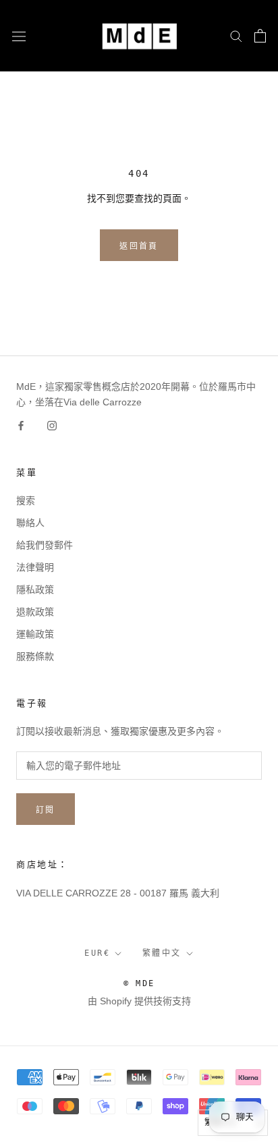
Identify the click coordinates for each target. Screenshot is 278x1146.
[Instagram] (52, 425)
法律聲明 (35, 567)
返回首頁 (139, 246)
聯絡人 (30, 522)
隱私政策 (35, 589)
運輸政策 (35, 634)
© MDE (139, 983)
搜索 (25, 500)
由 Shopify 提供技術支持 (139, 1001)
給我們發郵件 (44, 545)
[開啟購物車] (260, 35)
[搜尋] (236, 35)
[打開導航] (19, 35)
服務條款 (35, 656)
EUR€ (97, 953)
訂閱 (45, 810)
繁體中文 (162, 953)
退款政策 (35, 611)
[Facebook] (21, 425)
